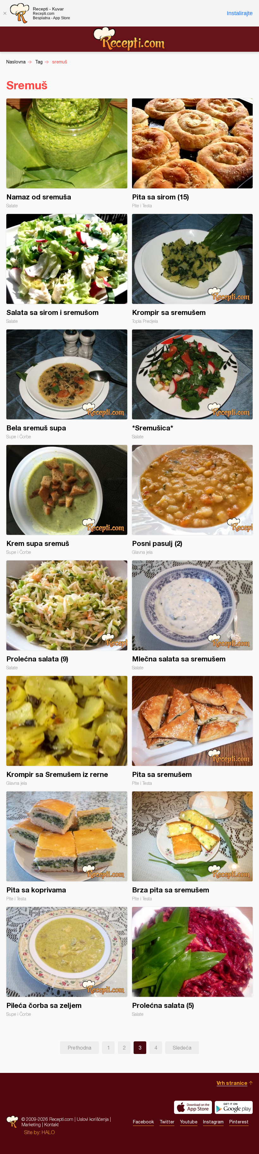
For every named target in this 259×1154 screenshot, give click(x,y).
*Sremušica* (192, 384)
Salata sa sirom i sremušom (66, 269)
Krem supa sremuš (66, 500)
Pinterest (239, 1121)
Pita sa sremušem (192, 731)
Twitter (167, 1121)
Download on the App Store (193, 1107)
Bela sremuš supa (66, 384)
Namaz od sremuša (66, 153)
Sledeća (182, 1047)
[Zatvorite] (5, 13)
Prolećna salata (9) (66, 615)
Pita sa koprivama (66, 846)
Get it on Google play (234, 1107)
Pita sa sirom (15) (192, 153)
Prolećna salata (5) (192, 962)
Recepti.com (129, 39)
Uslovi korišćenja (93, 1119)
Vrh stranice (232, 1083)
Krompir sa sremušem (192, 269)
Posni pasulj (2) (192, 500)
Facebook (143, 1121)
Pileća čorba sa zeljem (66, 962)
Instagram (213, 1121)
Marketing (31, 1124)
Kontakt (51, 1124)
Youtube (188, 1121)
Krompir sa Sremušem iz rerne (66, 731)
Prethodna (79, 1047)
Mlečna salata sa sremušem (192, 615)
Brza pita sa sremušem (192, 846)
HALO (48, 1132)
